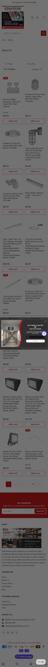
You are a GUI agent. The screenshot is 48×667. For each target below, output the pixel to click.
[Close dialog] (45, 321)
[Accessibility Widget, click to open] (44, 333)
